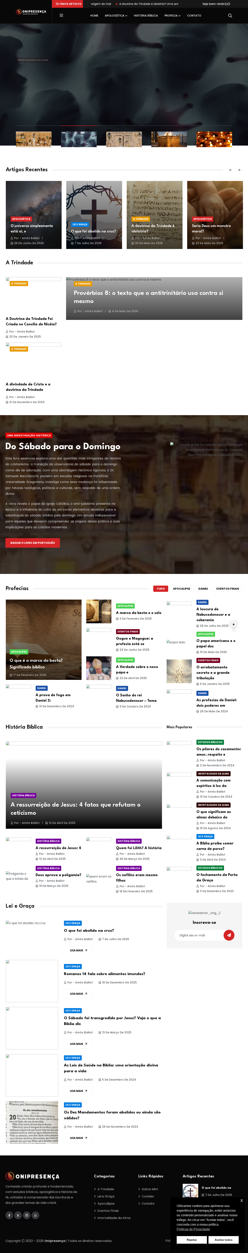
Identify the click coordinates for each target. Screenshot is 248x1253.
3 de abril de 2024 (213, 860)
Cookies (148, 1196)
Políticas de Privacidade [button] (193, 1229)
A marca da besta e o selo (138, 613)
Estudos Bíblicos (210, 742)
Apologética (114, 15)
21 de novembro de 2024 (27, 402)
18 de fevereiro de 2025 (136, 891)
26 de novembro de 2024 (120, 1127)
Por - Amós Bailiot (32, 71)
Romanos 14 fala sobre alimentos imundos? (104, 974)
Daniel (203, 589)
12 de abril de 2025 (62, 823)
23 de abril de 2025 (133, 678)
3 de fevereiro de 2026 (136, 619)
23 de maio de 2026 (209, 243)
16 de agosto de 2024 (215, 828)
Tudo (161, 589)
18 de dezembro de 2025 (119, 982)
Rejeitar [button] (192, 1239)
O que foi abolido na (216, 1188)
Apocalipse (181, 589)
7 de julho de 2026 (88, 243)
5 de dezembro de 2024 (119, 1080)
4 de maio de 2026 (125, 311)
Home (94, 15)
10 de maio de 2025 (213, 652)
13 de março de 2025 (116, 1032)
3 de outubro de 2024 (135, 706)
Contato (194, 15)
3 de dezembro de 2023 (217, 891)
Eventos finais (227, 589)
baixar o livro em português (32, 543)
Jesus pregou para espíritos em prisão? (82, 60)
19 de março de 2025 (53, 886)
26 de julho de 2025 (214, 626)
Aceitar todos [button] (223, 1239)
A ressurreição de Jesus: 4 (58, 848)
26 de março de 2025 (135, 859)
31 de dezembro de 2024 (56, 706)
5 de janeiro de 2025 (215, 684)
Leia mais (77, 950)
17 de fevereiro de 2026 (29, 675)
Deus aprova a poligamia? (58, 875)
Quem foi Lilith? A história (139, 848)
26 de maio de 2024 (214, 711)
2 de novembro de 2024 (217, 765)
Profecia (171, 15)
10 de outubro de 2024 (216, 797)
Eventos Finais (128, 631)
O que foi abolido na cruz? (93, 231)
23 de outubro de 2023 (70, 71)
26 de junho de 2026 (29, 243)
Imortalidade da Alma (32, 49)
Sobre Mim (150, 1189)
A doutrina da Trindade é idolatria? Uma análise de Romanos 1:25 (137, 4)
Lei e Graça (80, 224)
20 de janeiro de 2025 (25, 337)
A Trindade (140, 219)
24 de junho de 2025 (134, 650)
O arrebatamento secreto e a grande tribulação (213, 673)
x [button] (241, 1200)
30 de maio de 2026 (149, 243)
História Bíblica (146, 15)
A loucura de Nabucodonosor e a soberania (213, 615)
